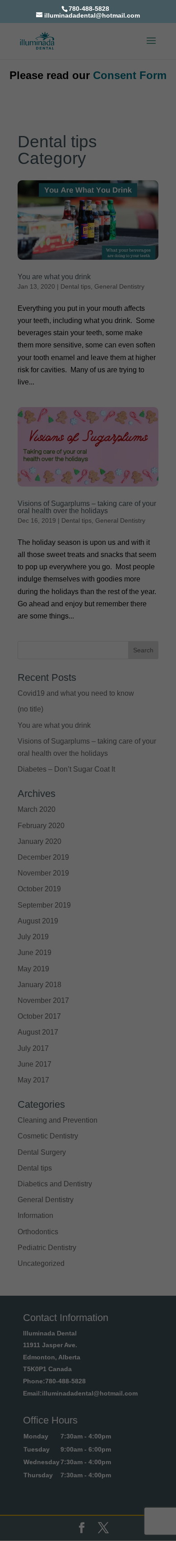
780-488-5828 (89, 8)
